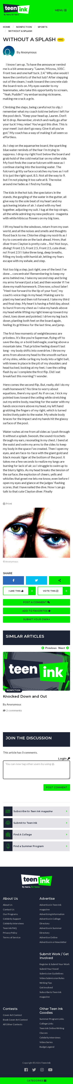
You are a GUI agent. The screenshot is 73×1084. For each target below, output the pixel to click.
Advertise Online (48, 937)
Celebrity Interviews (13, 923)
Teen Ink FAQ (10, 928)
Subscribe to (32, 811)
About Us (7, 904)
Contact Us (8, 909)
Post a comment (35, 602)
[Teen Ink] (18, 10)
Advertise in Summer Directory (51, 930)
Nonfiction (24, 26)
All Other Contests (12, 1024)
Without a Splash (20, 30)
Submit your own (36, 619)
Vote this (55, 591)
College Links (46, 1023)
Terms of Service (11, 937)
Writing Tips (46, 982)
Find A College (22, 834)
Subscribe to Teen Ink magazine (50, 994)
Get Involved (46, 987)
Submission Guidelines (51, 973)
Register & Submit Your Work (54, 964)
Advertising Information (52, 914)
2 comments (14, 710)
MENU (59, 10)
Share (7, 573)
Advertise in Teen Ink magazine (50, 907)
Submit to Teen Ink (25, 822)
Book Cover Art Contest (15, 1019)
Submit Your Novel (49, 968)
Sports (42, 26)
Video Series (46, 1042)
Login (62, 758)
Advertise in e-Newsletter (53, 942)
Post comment (56, 787)
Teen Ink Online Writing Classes (52, 1030)
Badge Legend (47, 1046)
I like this (21, 591)
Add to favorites (35, 610)
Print (8, 503)
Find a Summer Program (28, 846)
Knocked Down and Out (25, 696)
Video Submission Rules (52, 978)
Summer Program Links (52, 1018)
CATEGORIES (35, 1080)
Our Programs (10, 914)
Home (6, 26)
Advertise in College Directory (50, 921)
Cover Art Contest (12, 1015)
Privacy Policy (10, 932)
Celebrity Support (12, 918)
